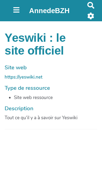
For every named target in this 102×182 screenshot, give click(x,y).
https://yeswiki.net (23, 77)
